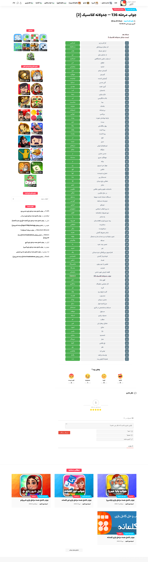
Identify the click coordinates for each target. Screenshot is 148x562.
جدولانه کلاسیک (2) (118, 9)
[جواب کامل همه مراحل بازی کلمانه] (116, 523)
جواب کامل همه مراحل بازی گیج (34, 242)
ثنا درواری (46, 252)
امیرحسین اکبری (129, 504)
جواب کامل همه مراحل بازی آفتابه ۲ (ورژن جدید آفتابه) (28, 220)
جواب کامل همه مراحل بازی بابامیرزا (120, 500)
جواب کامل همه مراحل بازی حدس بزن (32, 211)
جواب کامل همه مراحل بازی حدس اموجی (28, 252)
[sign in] (21, 3)
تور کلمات (76, 496)
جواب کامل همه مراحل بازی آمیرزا (33, 247)
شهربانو (34, 496)
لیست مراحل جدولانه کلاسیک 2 (118, 37)
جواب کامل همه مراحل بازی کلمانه (121, 537)
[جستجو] (18, 3)
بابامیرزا (131, 496)
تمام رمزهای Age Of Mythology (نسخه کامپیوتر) (27, 225)
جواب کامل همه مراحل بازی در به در (31, 216)
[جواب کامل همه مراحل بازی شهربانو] (31, 485)
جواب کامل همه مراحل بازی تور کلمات (77, 500)
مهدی (47, 247)
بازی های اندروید (131, 9)
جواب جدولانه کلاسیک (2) (102, 276)
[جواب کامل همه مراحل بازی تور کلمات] (74, 485)
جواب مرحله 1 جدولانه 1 (27, 230)
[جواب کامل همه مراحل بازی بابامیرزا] (116, 485)
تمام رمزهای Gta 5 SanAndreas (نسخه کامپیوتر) (28, 256)
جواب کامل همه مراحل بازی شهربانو (34, 500)
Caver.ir (73, 276)
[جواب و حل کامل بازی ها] (128, 3)
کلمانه (120, 534)
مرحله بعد (125, 34)
